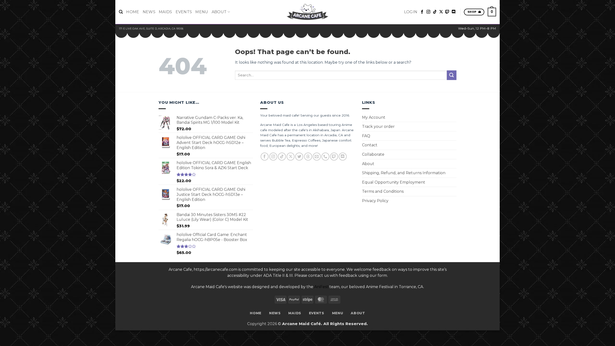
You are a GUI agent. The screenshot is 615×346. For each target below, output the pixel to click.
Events (184, 12)
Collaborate (373, 154)
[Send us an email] (317, 157)
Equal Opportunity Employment (393, 182)
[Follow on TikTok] (435, 12)
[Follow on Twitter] (299, 157)
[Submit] (451, 75)
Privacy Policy (375, 200)
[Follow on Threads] (308, 157)
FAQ (366, 136)
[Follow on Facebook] (422, 12)
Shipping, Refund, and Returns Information (403, 173)
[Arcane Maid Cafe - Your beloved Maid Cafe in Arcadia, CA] (307, 12)
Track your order (378, 126)
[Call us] (325, 157)
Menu (201, 12)
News (149, 12)
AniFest (321, 286)
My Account (373, 117)
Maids (165, 12)
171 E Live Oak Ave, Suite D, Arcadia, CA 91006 (151, 28)
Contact (369, 145)
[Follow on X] (441, 12)
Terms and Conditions (383, 191)
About (219, 12)
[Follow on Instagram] (428, 12)
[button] (121, 12)
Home (132, 12)
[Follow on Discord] (453, 12)
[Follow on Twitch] (447, 12)
